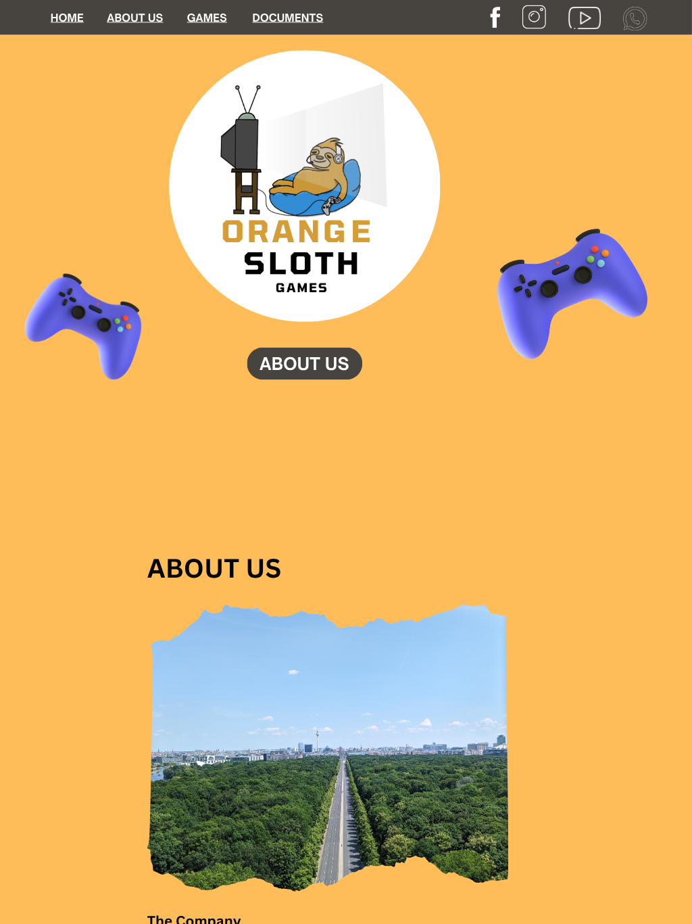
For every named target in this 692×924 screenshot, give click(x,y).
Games (207, 17)
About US (135, 17)
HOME (67, 17)
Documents (287, 17)
